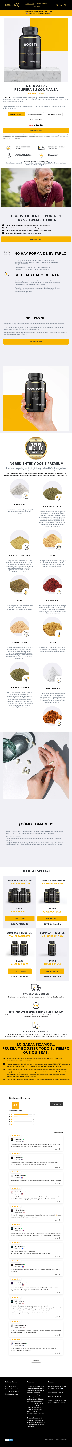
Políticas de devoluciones (13, 1389)
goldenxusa (52, 1439)
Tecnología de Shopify (61, 1439)
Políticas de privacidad (12, 1391)
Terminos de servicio (11, 1394)
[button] (36, 93)
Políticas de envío (10, 1386)
